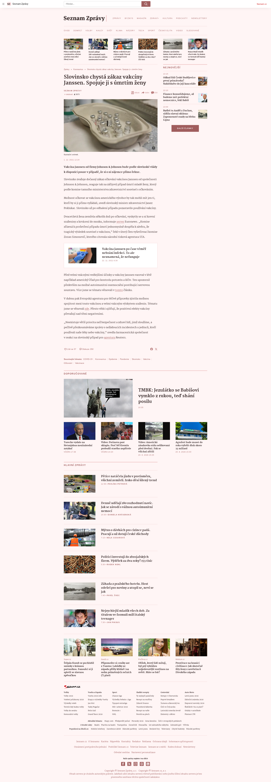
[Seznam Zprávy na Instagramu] (135, 764)
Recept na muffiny (144, 699)
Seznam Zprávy (73, 91)
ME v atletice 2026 (120, 707)
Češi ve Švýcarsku (168, 707)
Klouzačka (143, 725)
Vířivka (186, 725)
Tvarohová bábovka (144, 707)
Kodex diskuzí (175, 747)
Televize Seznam (138, 747)
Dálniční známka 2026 (194, 699)
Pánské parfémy (193, 729)
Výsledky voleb (70, 703)
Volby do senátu (70, 710)
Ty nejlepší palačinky (145, 696)
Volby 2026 (68, 696)
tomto (119, 290)
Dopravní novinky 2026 (194, 703)
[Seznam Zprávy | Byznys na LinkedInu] (148, 764)
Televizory (165, 729)
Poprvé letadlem (167, 699)
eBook (137, 93)
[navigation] (3, 4)
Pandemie (124, 359)
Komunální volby (71, 714)
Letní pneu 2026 (191, 696)
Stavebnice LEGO (114, 729)
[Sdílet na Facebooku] (151, 349)
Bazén (97, 725)
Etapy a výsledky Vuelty (98, 699)
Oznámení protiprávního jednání (90, 747)
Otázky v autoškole (193, 710)
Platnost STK (190, 714)
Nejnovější (171, 67)
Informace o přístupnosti (181, 741)
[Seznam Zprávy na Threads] (142, 764)
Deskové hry (154, 729)
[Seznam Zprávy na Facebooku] (123, 764)
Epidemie (113, 359)
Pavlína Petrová (117, 484)
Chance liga (117, 696)
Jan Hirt (91, 703)
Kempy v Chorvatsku (169, 696)
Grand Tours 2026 (95, 714)
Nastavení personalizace (143, 752)
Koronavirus (100, 359)
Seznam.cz (262, 4)
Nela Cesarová (116, 538)
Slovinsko (136, 359)
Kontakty (126, 741)
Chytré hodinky (178, 729)
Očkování (68, 363)
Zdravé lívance (142, 703)
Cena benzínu (151, 721)
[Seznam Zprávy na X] (129, 764)
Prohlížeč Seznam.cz (118, 747)
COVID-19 (87, 359)
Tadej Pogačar (94, 707)
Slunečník (133, 725)
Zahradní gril (175, 725)
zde (87, 309)
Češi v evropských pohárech (170, 721)
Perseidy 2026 (137, 721)
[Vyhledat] (145, 4)
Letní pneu (143, 729)
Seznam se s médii (157, 747)
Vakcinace (79, 363)
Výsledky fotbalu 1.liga (121, 699)
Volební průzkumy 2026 (74, 699)
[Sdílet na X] (156, 349)
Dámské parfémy (130, 729)
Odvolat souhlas (122, 752)
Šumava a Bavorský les (170, 703)
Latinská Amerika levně (171, 710)
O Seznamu (93, 741)
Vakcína (146, 359)
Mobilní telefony (98, 729)
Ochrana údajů (160, 741)
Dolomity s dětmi (168, 714)
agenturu (109, 338)
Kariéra (104, 741)
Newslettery (189, 747)
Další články (185, 128)
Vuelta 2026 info (95, 696)
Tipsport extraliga (119, 703)
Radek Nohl (114, 565)
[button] (73, 44)
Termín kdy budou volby (74, 707)
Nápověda (115, 741)
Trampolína (122, 725)
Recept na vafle (142, 710)
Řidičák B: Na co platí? (194, 707)
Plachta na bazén (108, 725)
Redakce (136, 741)
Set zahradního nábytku (159, 725)
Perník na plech (142, 714)
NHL (114, 714)
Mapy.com (108, 721)
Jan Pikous (113, 622)
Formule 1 (116, 710)
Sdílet (147, 93)
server (120, 222)
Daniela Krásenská (119, 515)
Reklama (146, 741)
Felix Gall (92, 710)
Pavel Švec (113, 595)
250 (156, 93)
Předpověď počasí (122, 721)
